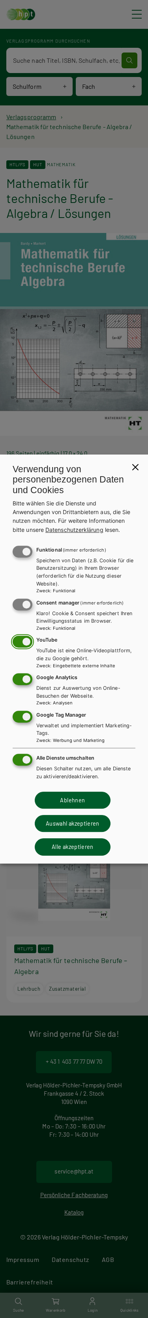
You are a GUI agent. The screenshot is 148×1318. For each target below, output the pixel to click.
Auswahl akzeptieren (72, 823)
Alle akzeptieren (73, 847)
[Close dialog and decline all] (135, 467)
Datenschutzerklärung (74, 529)
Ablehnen (72, 800)
